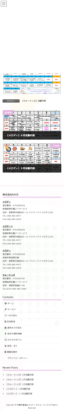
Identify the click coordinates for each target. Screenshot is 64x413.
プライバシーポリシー (18, 357)
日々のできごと (15, 339)
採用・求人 (12, 345)
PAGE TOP (59, 397)
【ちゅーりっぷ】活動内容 (33, 100)
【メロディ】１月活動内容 (18, 388)
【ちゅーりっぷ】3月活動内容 (20, 374)
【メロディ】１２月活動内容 (19, 393)
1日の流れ (12, 315)
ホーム (11, 303)
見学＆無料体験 (14, 333)
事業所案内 (12, 351)
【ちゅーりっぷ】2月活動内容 (20, 379)
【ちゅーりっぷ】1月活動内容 (20, 384)
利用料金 (11, 321)
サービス (12, 309)
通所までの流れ (14, 327)
